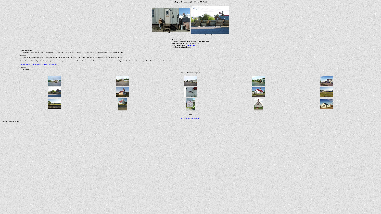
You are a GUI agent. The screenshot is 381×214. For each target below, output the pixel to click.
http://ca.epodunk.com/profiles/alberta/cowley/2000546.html (38, 64)
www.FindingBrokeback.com (190, 118)
